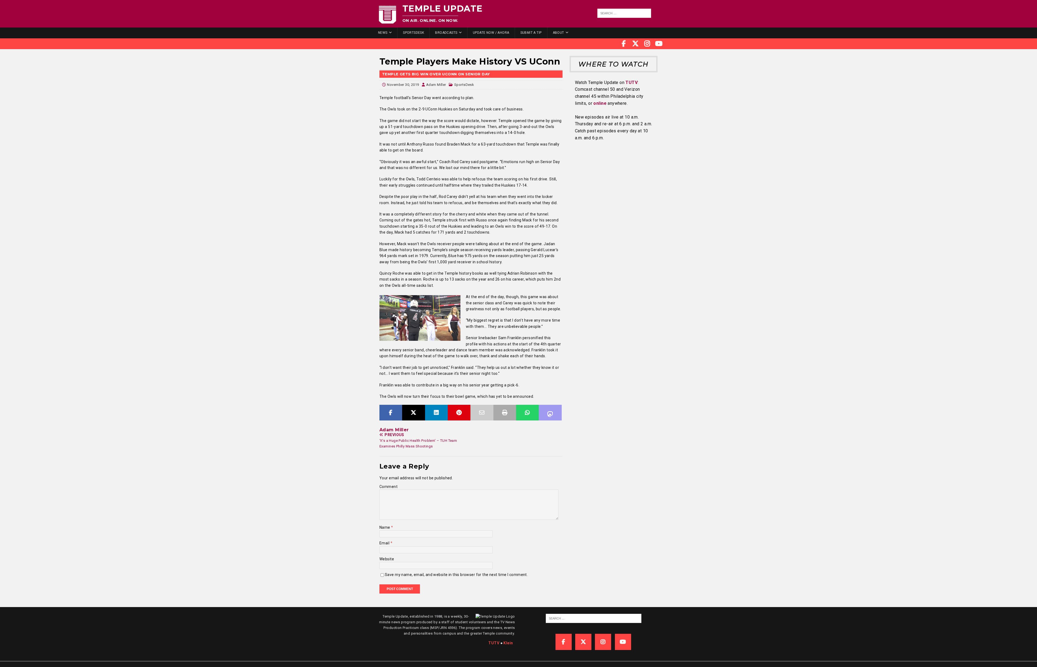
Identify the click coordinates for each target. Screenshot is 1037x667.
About (558, 33)
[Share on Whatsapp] (527, 412)
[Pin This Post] (459, 412)
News (383, 33)
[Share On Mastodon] (550, 412)
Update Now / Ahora (491, 33)
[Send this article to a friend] (481, 412)
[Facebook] (623, 43)
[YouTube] (659, 43)
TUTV (631, 82)
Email (384, 543)
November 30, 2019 (403, 85)
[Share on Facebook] (390, 412)
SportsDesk (413, 33)
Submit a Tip (531, 33)
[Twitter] (635, 43)
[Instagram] (647, 43)
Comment (388, 486)
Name (385, 527)
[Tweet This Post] (413, 412)
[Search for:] (624, 13)
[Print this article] (504, 412)
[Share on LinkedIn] (436, 412)
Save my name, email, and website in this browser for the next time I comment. (456, 574)
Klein (508, 643)
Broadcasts (446, 33)
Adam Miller (436, 85)
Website (386, 559)
